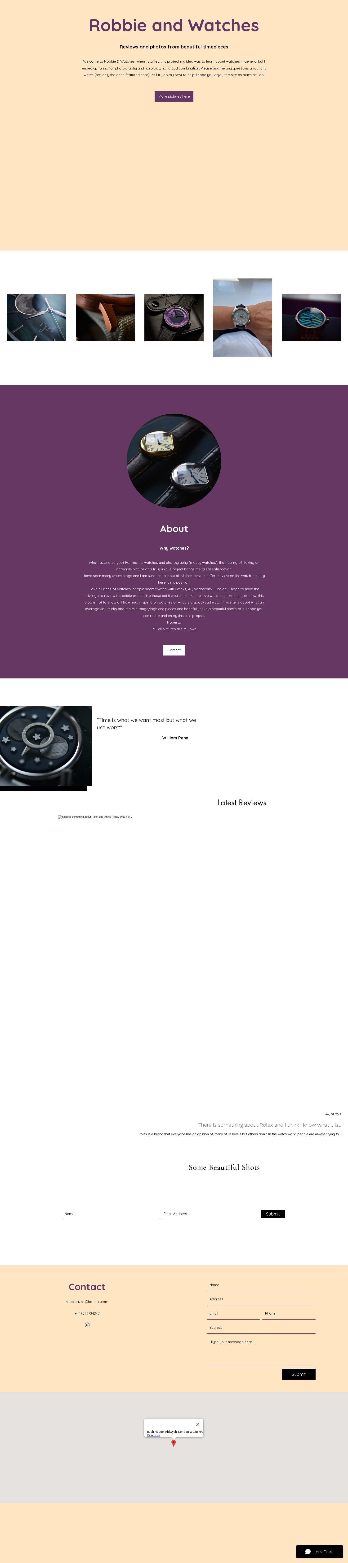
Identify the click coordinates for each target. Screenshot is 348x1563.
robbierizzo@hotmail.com (87, 1301)
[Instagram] (87, 1325)
